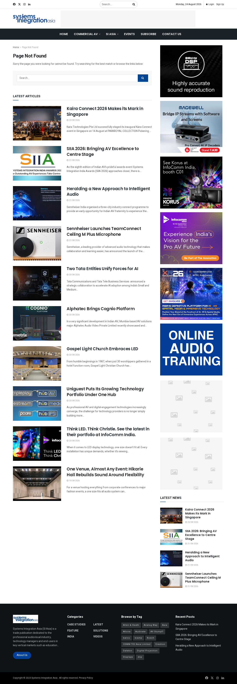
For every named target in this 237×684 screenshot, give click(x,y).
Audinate (140, 631)
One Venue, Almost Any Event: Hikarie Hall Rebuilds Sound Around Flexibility (105, 472)
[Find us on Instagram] (24, 4)
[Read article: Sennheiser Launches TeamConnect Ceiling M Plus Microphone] (37, 243)
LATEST (98, 624)
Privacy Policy (86, 678)
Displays (128, 657)
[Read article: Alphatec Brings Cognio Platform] (37, 323)
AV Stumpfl (157, 631)
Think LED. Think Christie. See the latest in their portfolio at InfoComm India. (108, 432)
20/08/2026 (74, 274)
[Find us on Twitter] (19, 4)
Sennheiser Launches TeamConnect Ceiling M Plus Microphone (104, 231)
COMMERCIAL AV (86, 34)
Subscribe (148, 34)
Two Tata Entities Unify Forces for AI (102, 269)
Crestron (160, 644)
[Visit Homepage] (34, 19)
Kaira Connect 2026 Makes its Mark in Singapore (105, 111)
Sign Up (220, 4)
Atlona (127, 631)
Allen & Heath (131, 625)
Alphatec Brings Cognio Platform (101, 309)
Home (64, 34)
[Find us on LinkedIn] (29, 4)
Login (211, 4)
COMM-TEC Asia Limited (137, 644)
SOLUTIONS (100, 631)
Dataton (127, 650)
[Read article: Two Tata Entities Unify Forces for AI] (37, 283)
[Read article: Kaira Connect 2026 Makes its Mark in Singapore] (37, 123)
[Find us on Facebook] (14, 4)
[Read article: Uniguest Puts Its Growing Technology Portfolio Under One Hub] (37, 403)
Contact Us (171, 34)
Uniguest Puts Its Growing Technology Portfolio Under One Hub (105, 392)
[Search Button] (134, 4)
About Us (22, 655)
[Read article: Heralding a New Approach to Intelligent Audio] (37, 203)
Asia (164, 625)
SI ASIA (111, 34)
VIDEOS (98, 637)
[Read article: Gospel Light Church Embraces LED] (37, 363)
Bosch (150, 637)
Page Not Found (30, 47)
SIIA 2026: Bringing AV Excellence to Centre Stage (103, 151)
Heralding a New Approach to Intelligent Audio (108, 191)
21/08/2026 (74, 160)
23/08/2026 (74, 120)
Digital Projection (147, 650)
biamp (138, 637)
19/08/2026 (74, 480)
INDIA (70, 637)
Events (129, 34)
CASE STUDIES (76, 624)
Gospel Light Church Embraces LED (102, 349)
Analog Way (150, 625)
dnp (140, 657)
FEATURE (73, 631)
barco (126, 637)
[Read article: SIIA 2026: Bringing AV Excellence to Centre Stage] (37, 163)
